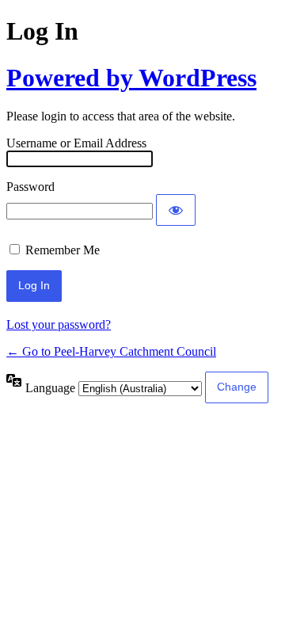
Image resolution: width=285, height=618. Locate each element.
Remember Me (62, 250)
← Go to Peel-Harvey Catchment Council (111, 351)
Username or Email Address (76, 143)
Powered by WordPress (131, 77)
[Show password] (176, 210)
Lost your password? (58, 324)
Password (30, 186)
